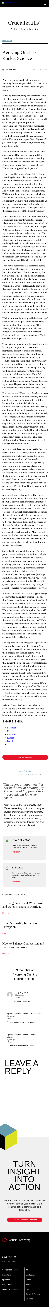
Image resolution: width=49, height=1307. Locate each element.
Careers (29, 1289)
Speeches (6, 1279)
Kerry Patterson (24, 771)
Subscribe (16, 881)
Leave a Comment (25, 757)
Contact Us (30, 1274)
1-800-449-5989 (9, 1261)
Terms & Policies (33, 1294)
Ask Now (16, 852)
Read (4, 913)
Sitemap (29, 1298)
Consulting (6, 1274)
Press (28, 1284)
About (28, 1270)
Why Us (29, 1279)
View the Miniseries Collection (24, 1220)
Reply (18, 997)
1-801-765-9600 (9, 1256)
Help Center (7, 1284)
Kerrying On (7, 41)
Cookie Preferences (10, 1289)
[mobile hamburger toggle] (45, 4)
